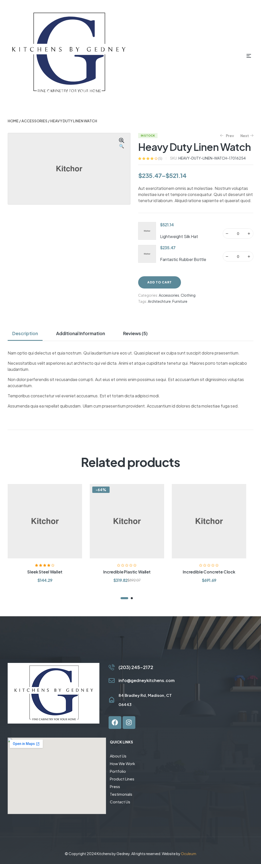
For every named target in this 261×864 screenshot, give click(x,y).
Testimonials (121, 794)
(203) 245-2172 (136, 667)
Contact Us (120, 801)
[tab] (27, 333)
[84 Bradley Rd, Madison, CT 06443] (112, 700)
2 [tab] (132, 598)
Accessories (34, 121)
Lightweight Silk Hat (179, 236)
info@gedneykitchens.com (147, 680)
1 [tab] (124, 598)
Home (13, 121)
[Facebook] (115, 722)
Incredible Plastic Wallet (127, 571)
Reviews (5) (135, 333)
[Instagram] (129, 722)
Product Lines (122, 778)
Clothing (188, 295)
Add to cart (159, 282)
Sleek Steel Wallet (44, 571)
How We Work (122, 763)
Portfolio (118, 771)
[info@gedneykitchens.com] (112, 680)
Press (115, 786)
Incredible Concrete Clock (209, 571)
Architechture (159, 301)
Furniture (179, 301)
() (160, 158)
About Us (118, 755)
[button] (121, 143)
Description (25, 333)
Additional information (80, 333)
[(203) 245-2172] (112, 667)
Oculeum (188, 853)
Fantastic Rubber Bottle (183, 259)
